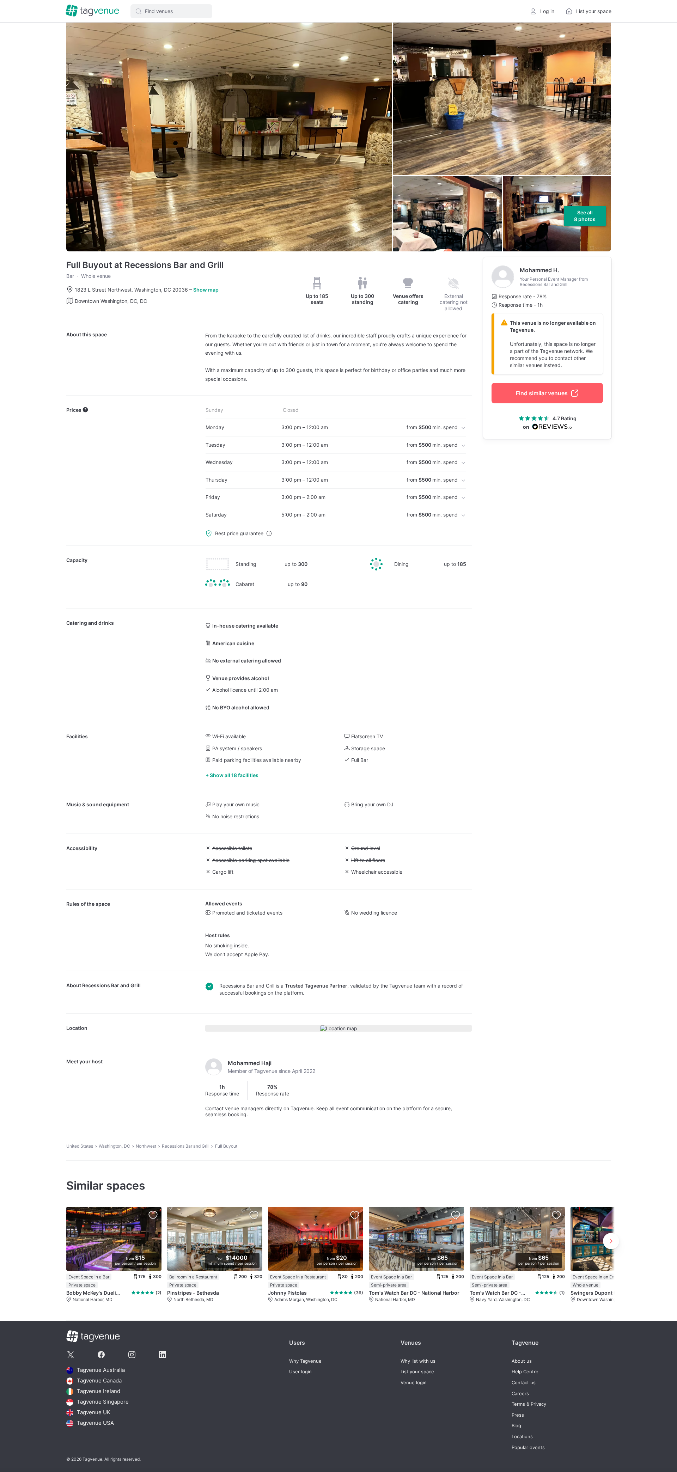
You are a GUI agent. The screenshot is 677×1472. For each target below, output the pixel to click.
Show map (206, 290)
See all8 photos (585, 215)
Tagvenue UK (93, 1412)
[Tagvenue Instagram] (131, 1354)
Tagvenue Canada (99, 1381)
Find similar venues (542, 393)
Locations (522, 1436)
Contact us (524, 1382)
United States (79, 1146)
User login (300, 1371)
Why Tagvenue (305, 1361)
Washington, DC (114, 1146)
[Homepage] (92, 11)
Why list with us (418, 1361)
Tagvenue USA (95, 1423)
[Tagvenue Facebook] (101, 1354)
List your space (417, 1371)
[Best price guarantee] (269, 533)
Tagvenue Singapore (103, 1402)
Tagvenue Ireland (98, 1391)
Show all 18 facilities (234, 775)
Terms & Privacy (529, 1404)
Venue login (414, 1382)
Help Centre (525, 1371)
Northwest (146, 1146)
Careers (520, 1393)
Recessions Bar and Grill (111, 985)
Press (518, 1415)
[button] (171, 11)
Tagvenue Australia (101, 1370)
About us (522, 1361)
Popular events (528, 1447)
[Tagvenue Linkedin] (162, 1354)
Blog (516, 1425)
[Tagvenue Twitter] (70, 1354)
